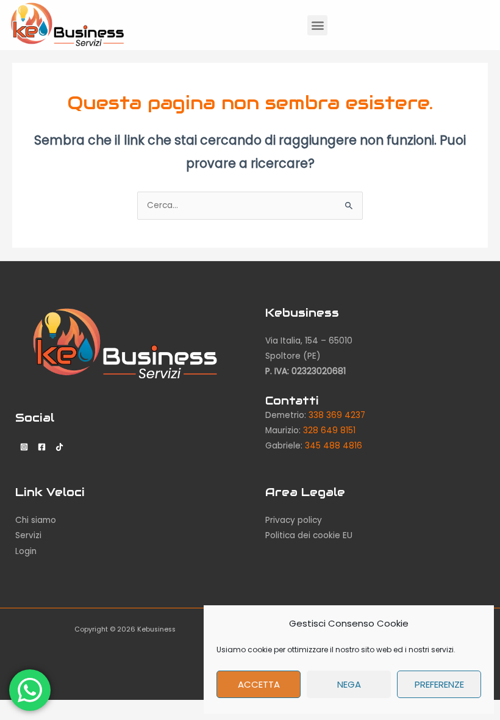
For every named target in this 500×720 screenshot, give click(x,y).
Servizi (28, 535)
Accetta (259, 684)
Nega (349, 684)
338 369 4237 (337, 415)
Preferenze (439, 684)
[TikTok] (59, 447)
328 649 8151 (329, 430)
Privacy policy (293, 520)
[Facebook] (42, 447)
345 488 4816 (333, 446)
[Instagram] (24, 447)
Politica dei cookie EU (308, 535)
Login (26, 551)
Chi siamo (35, 520)
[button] (317, 25)
